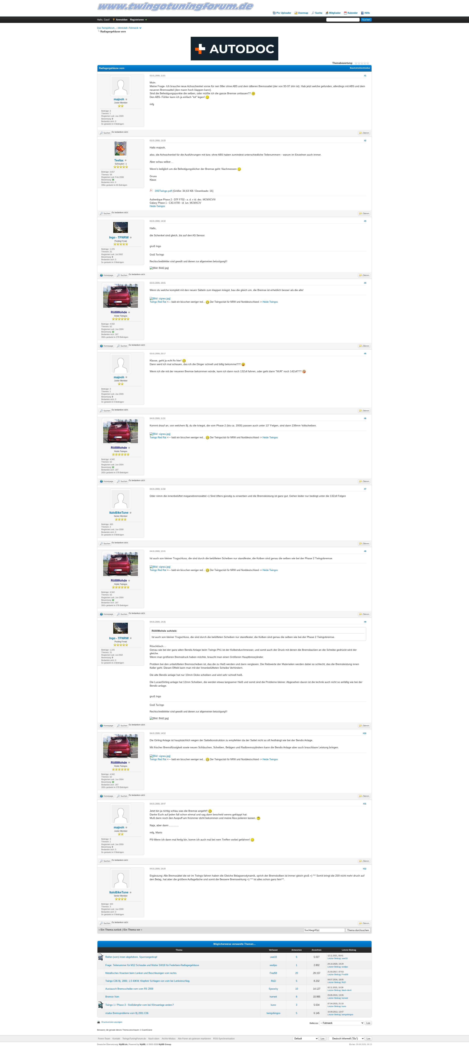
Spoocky (273, 988)
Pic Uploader (283, 13)
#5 (365, 353)
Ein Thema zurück (111, 929)
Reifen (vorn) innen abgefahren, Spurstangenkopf (131, 957)
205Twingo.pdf (163, 190)
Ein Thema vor (131, 929)
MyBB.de (123, 1044)
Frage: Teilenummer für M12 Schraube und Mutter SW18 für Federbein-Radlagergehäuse (152, 965)
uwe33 (273, 957)
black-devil (346, 990)
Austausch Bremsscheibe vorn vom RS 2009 (129, 988)
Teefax (118, 160)
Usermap (303, 13)
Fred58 (273, 973)
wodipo (273, 965)
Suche (318, 13)
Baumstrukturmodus (360, 68)
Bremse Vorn (112, 996)
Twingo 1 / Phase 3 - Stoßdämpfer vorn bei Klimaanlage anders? (139, 1005)
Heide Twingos (270, 301)
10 (296, 988)
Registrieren (137, 19)
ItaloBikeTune (118, 512)
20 (296, 973)
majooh (119, 99)
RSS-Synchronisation (224, 1038)
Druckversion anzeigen (111, 1022)
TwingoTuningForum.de (134, 1038)
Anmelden (122, 19)
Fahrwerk (133, 28)
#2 (365, 140)
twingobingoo (273, 1013)
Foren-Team (104, 1038)
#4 (365, 283)
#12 (364, 869)
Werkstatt (122, 28)
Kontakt (116, 1038)
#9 (365, 622)
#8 (365, 551)
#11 (364, 804)
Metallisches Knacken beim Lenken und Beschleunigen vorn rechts (141, 973)
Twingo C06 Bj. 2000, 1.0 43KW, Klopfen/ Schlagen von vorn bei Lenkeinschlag (147, 981)
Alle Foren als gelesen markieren (194, 1038)
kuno (273, 1005)
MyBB (142, 1044)
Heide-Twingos (157, 206)
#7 (365, 489)
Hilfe (367, 13)
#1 (365, 75)
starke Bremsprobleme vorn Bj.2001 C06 (126, 1013)
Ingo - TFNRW (119, 237)
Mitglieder (335, 13)
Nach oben (153, 1038)
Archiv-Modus (169, 1038)
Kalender (353, 13)
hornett (273, 996)
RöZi (273, 981)
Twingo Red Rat (158, 301)
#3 (365, 221)
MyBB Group (165, 1044)
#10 (364, 733)
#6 (365, 418)
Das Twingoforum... (106, 28)
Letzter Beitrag (334, 958)
